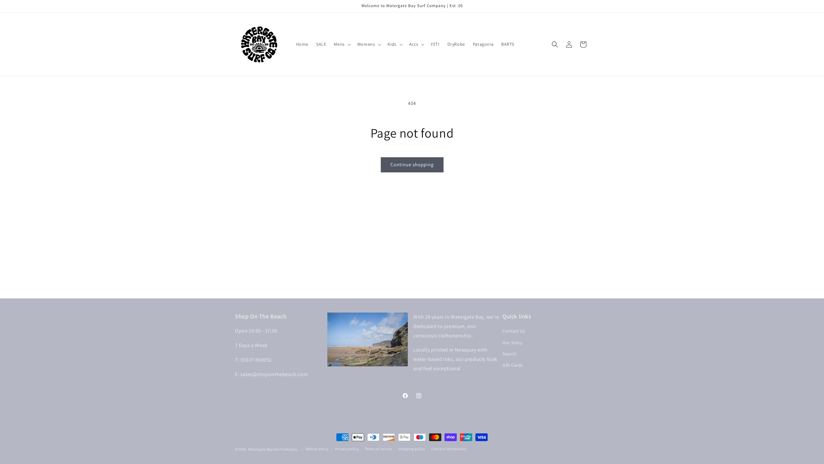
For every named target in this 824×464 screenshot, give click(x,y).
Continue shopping (412, 164)
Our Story (512, 342)
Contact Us (513, 331)
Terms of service (378, 449)
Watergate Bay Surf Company (272, 449)
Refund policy (317, 449)
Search (509, 354)
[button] (341, 44)
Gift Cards (512, 365)
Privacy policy (347, 449)
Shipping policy (411, 449)
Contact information (448, 449)
